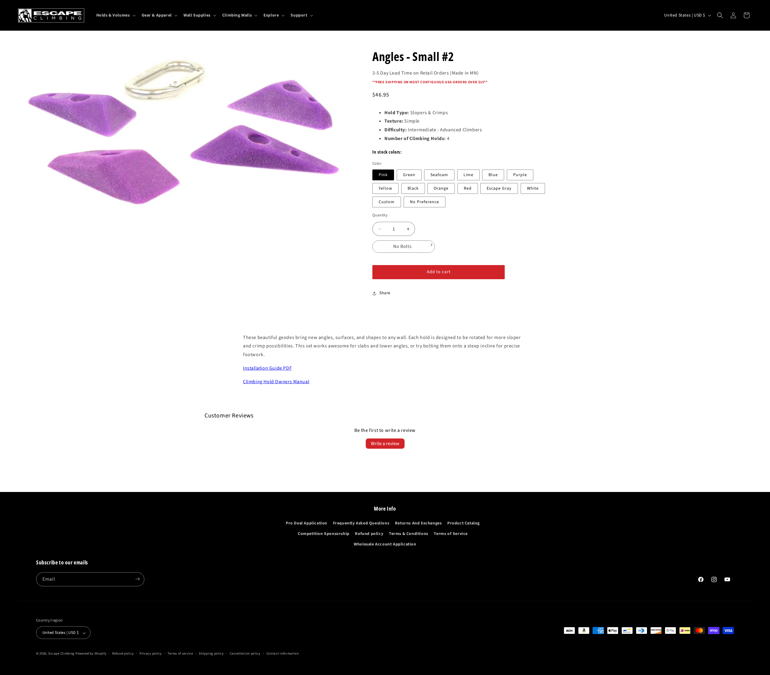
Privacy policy (151, 653)
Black (413, 188)
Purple (520, 175)
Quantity (379, 215)
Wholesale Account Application (385, 545)
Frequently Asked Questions (361, 523)
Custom (387, 202)
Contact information (282, 653)
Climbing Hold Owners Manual (276, 381)
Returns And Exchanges (418, 523)
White (533, 188)
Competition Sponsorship (324, 534)
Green (409, 175)
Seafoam (439, 175)
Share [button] (384, 293)
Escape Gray (499, 188)
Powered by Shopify (90, 654)
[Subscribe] (137, 579)
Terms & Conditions (408, 534)
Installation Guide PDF (267, 368)
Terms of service (180, 653)
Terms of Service (451, 534)
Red (468, 188)
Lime (468, 175)
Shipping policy (211, 653)
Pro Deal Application (306, 523)
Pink (383, 175)
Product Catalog (463, 523)
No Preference (424, 202)
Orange (441, 188)
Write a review (385, 443)
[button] (115, 15)
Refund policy (369, 534)
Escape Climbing (61, 654)
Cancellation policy (245, 653)
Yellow (385, 188)
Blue (493, 175)
